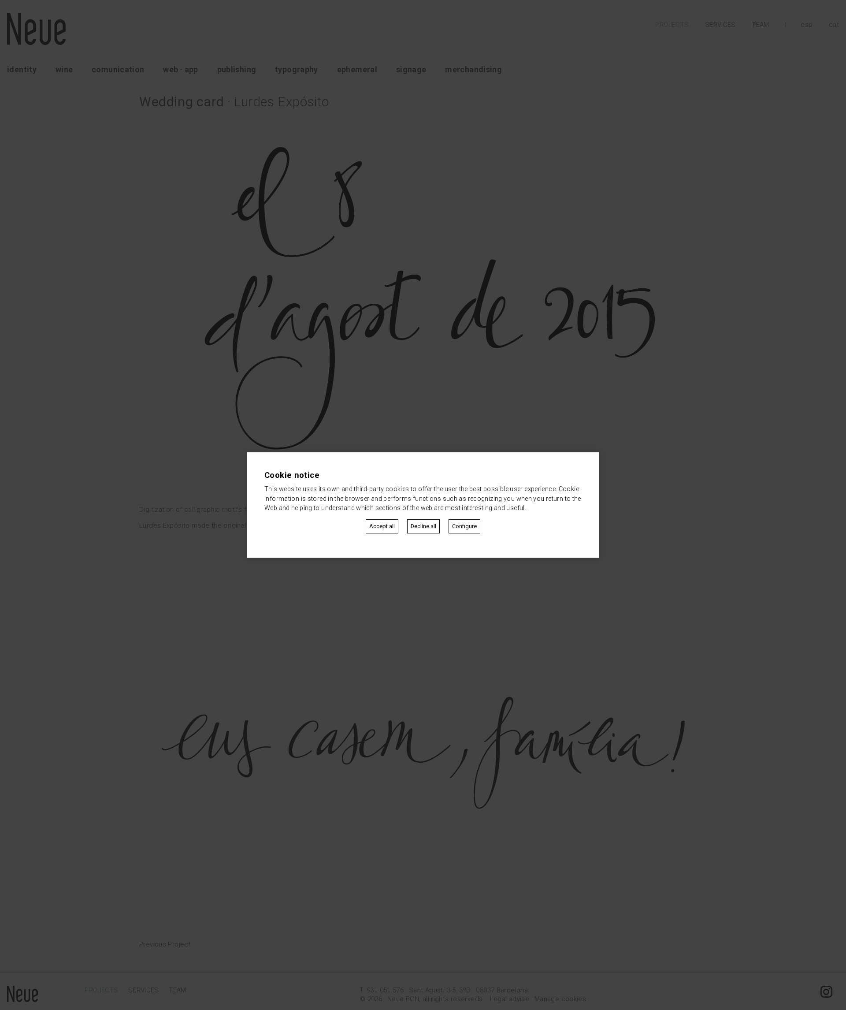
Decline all (423, 526)
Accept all (382, 526)
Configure (464, 526)
